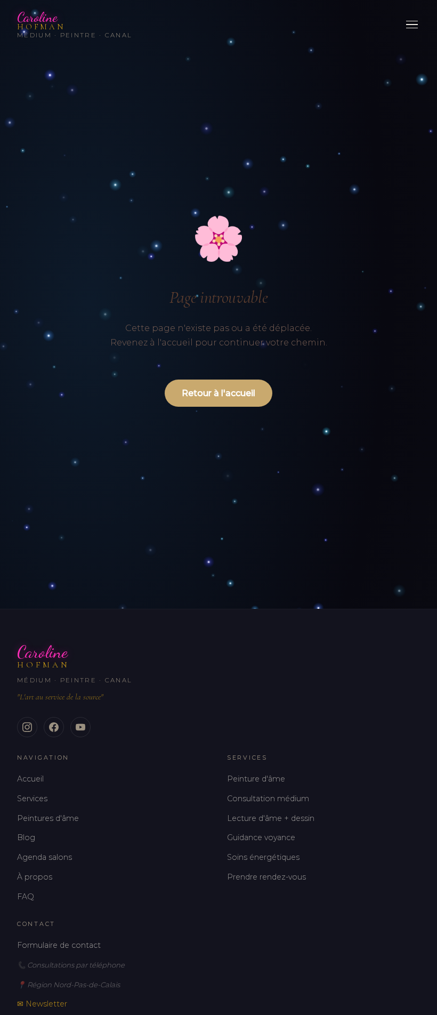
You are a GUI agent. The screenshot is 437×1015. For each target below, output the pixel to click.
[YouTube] (80, 727)
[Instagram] (27, 727)
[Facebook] (54, 727)
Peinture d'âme (256, 779)
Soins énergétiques (263, 857)
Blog (26, 837)
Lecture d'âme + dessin (270, 818)
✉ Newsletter (42, 1004)
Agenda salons (44, 857)
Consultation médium (268, 798)
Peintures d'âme (48, 818)
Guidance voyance (261, 837)
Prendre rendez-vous (266, 877)
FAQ (25, 896)
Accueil (30, 779)
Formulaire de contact (59, 945)
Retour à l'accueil (218, 393)
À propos (34, 877)
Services (32, 798)
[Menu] (412, 25)
